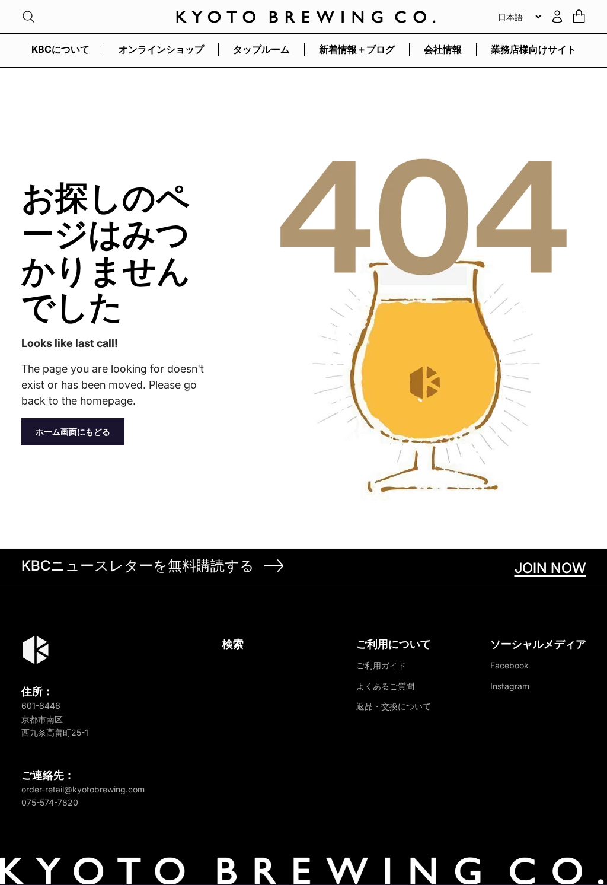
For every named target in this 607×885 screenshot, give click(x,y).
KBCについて (60, 49)
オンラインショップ (161, 49)
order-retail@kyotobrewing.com (83, 789)
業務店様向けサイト (533, 49)
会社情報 (443, 49)
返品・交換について (393, 706)
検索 (233, 644)
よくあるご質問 (385, 686)
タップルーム (261, 49)
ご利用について (393, 644)
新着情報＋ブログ (357, 49)
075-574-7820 (49, 802)
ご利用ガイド (381, 665)
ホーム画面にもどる (73, 431)
